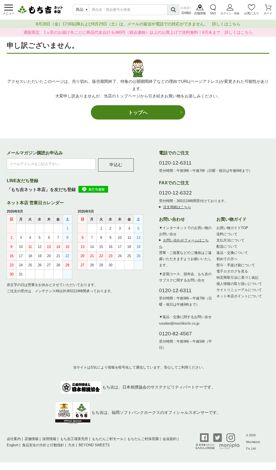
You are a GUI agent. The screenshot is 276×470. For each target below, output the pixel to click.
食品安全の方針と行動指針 (43, 445)
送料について (226, 234)
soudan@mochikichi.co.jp (179, 323)
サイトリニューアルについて (239, 290)
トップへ (138, 112)
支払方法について (230, 240)
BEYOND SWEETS (94, 445)
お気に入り (251, 13)
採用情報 (49, 439)
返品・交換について (232, 253)
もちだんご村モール (107, 439)
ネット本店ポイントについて (239, 296)
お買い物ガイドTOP (232, 228)
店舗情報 (200, 13)
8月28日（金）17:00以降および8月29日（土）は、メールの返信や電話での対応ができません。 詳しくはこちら (138, 24)
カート (268, 13)
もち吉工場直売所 (74, 439)
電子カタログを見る (232, 271)
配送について (226, 246)
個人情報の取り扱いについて (239, 284)
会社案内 (14, 439)
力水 (71, 445)
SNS (213, 13)
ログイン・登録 (229, 13)
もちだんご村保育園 (143, 439)
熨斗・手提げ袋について (235, 265)
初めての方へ (226, 259)
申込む (115, 164)
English (186, 12)
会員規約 (170, 439)
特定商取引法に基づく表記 (237, 277)
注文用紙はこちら (177, 207)
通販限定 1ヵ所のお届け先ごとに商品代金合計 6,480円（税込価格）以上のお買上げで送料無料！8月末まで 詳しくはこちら (138, 32)
